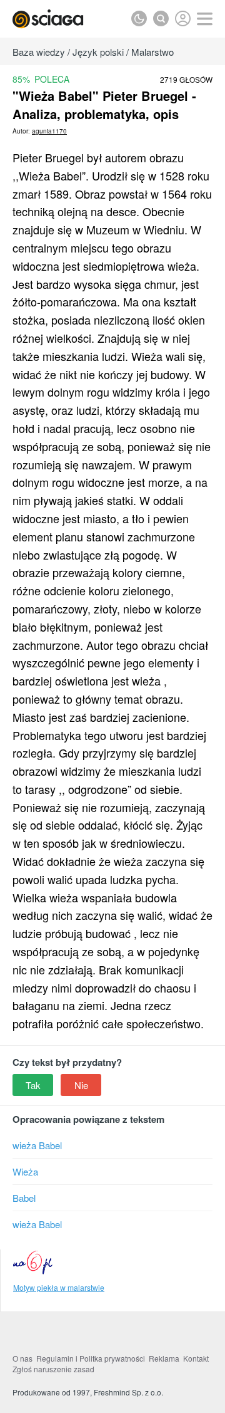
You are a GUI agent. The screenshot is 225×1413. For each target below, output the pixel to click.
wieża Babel (37, 1145)
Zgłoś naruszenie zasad (53, 1368)
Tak (33, 1085)
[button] (204, 19)
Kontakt (196, 1358)
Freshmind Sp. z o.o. (128, 1392)
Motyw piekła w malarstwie (58, 1287)
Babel (24, 1197)
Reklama (164, 1358)
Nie (81, 1085)
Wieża (25, 1171)
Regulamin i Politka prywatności (90, 1358)
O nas (22, 1358)
